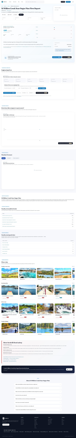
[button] (16, 270)
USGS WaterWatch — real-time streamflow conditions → (11, 358)
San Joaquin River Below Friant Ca (7, 224)
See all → (73, 266)
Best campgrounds (14, 431)
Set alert (10, 14)
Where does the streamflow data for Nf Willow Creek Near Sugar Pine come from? (29, 391)
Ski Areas (35, 419)
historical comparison (25, 46)
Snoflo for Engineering (19, 96)
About (62, 419)
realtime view (19, 46)
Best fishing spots (28, 431)
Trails (35, 426)
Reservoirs (22, 421)
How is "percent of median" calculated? (22, 402)
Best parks (22, 431)
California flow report (39, 46)
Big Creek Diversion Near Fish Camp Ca (7, 217)
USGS (66, 436)
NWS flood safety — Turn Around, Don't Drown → (10, 361)
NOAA (68, 436)
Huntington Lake (4, 253)
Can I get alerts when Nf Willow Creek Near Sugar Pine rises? (26, 409)
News (22, 1)
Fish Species (49, 421)
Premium (63, 420)
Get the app (69, 369)
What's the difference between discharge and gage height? (26, 398)
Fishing (35, 421)
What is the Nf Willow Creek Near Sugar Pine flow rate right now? (26, 384)
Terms (62, 421)
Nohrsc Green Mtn (4, 251)
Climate (10, 1)
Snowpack (22, 419)
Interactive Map (50, 419)
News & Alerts (50, 420)
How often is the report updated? (21, 395)
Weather (49, 424)
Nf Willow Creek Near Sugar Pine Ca (7, 215)
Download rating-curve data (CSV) (65, 143)
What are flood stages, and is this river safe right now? (25, 406)
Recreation (14, 1)
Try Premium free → (61, 50)
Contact (63, 424)
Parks (35, 425)
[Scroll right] (74, 273)
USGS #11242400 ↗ (9, 10)
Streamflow (22, 420)
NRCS (70, 436)
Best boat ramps (36, 431)
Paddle (35, 420)
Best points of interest (53, 431)
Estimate (42, 88)
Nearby (20, 14)
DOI (73, 436)
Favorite (4, 14)
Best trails (60, 431)
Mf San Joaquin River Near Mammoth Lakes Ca (8, 226)
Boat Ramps (36, 424)
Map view (15, 14)
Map (18, 1)
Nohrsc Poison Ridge (5, 242)
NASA (71, 436)
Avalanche (22, 424)
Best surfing (66, 431)
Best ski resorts (7, 431)
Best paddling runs (44, 431)
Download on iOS (6, 424)
